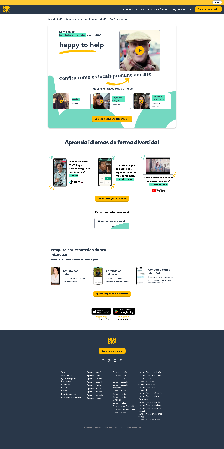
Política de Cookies (133, 427)
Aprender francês (94, 385)
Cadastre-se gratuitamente (112, 198)
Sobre (63, 372)
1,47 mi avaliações (124, 319)
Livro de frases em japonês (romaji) (150, 409)
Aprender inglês (55, 19)
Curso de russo (119, 412)
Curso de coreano (120, 378)
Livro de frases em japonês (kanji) (150, 415)
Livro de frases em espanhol (146, 388)
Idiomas (128, 9)
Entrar (217, 2)
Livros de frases (157, 9)
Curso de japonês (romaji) (124, 409)
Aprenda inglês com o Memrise (112, 293)
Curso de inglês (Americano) (119, 398)
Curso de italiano (120, 403)
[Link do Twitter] (109, 361)
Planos (64, 387)
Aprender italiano (94, 391)
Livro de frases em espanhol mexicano (146, 383)
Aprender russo (94, 398)
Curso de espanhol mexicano (121, 386)
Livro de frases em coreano (150, 378)
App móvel (65, 384)
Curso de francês (120, 390)
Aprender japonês (95, 395)
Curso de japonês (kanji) (123, 406)
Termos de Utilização (92, 427)
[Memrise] (7, 9)
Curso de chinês (120, 375)
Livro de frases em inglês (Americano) (149, 397)
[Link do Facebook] (103, 361)
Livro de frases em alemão (149, 372)
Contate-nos (66, 375)
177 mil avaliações (101, 319)
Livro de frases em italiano (150, 405)
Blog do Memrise (181, 9)
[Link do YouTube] (115, 361)
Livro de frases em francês (150, 393)
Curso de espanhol (121, 382)
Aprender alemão (94, 372)
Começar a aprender (208, 9)
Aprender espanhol (95, 382)
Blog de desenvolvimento (72, 397)
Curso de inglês (73, 19)
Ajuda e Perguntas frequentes (69, 379)
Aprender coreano (95, 378)
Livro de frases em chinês (149, 375)
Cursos (140, 9)
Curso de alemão (120, 372)
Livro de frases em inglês (95, 19)
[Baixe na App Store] (101, 311)
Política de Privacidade (113, 427)
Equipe (64, 390)
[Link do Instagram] (121, 361)
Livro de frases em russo (149, 419)
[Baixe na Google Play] (124, 311)
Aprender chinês (94, 375)
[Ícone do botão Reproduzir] (140, 50)
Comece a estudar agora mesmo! (112, 118)
